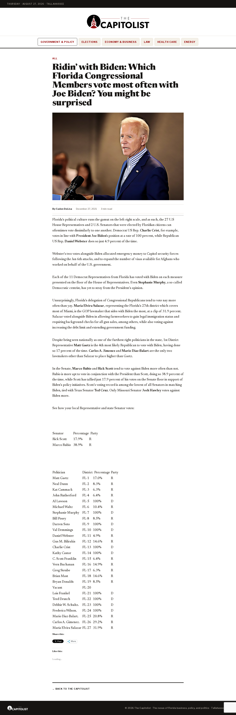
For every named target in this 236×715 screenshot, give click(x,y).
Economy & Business (121, 41)
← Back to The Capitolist (71, 688)
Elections (90, 41)
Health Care (167, 41)
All (55, 58)
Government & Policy (57, 41)
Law (147, 41)
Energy (189, 41)
